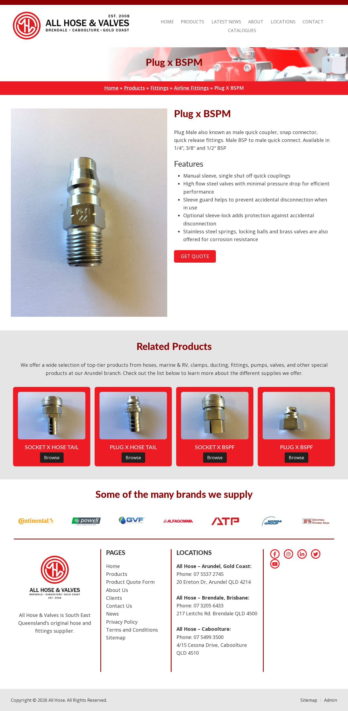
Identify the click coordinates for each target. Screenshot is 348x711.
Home (111, 88)
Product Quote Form (130, 582)
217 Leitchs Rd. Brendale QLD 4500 (216, 613)
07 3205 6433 (208, 605)
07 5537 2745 (208, 574)
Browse (52, 458)
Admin (330, 700)
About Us (117, 590)
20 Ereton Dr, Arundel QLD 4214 (213, 582)
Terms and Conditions (132, 629)
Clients (114, 598)
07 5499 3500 (208, 637)
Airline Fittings (191, 88)
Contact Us (119, 606)
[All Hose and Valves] (70, 39)
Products (134, 88)
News (112, 613)
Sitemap (116, 637)
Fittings (159, 88)
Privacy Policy (122, 622)
